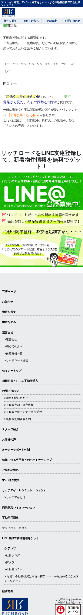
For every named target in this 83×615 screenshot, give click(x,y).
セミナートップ (11, 370)
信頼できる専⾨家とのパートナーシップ (27, 459)
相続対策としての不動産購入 (20, 380)
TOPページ (9, 291)
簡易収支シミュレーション (18, 507)
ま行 (56, 63)
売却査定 (52, 20)
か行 (15, 63)
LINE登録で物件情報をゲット (20, 538)
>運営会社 (10, 339)
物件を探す (9, 311)
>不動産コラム (13, 569)
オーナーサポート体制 (16, 449)
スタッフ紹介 (10, 429)
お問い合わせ (10, 390)
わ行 (7, 71)
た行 (31, 63)
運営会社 (7, 332)
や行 (64, 63)
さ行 (23, 63)
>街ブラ (9, 562)
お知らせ (7, 301)
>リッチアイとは (14, 497)
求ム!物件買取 (11, 480)
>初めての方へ (13, 346)
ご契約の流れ (10, 470)
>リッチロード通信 (16, 360)
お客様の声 (9, 439)
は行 (47, 63)
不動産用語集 (10, 517)
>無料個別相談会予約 (17, 419)
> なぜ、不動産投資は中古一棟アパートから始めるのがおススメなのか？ (41, 579)
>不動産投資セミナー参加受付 (23, 411)
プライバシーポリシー (16, 528)
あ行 (7, 63)
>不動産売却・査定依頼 (19, 404)
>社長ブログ (12, 555)
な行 (39, 63)
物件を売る (9, 322)
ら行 (72, 63)
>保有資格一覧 (13, 353)
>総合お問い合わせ (16, 397)
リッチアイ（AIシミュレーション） (24, 490)
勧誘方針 (7, 591)
